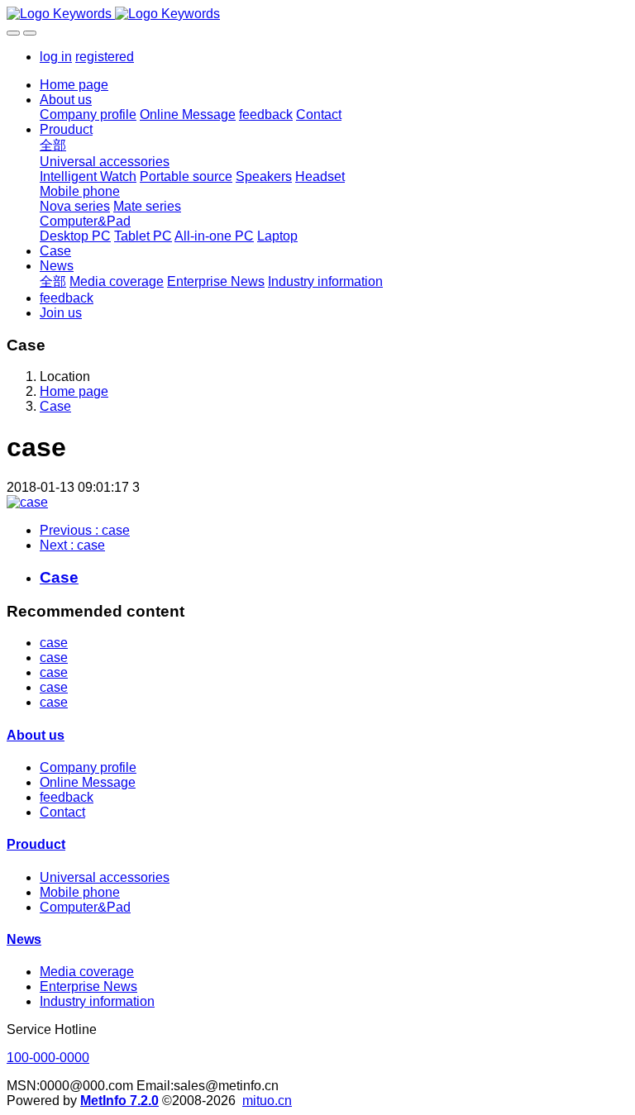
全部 (53, 145)
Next (72, 545)
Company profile (88, 767)
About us (35, 735)
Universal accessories (104, 877)
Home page (74, 85)
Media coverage (87, 972)
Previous (85, 530)
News (24, 939)
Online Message (88, 782)
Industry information (97, 1001)
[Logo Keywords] (317, 14)
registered (104, 57)
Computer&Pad (85, 907)
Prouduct (36, 844)
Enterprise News (88, 986)
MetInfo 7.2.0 (119, 1101)
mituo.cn (267, 1101)
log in (56, 57)
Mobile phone (80, 892)
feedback (66, 797)
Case (55, 406)
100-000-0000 (48, 1058)
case (54, 643)
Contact (62, 812)
